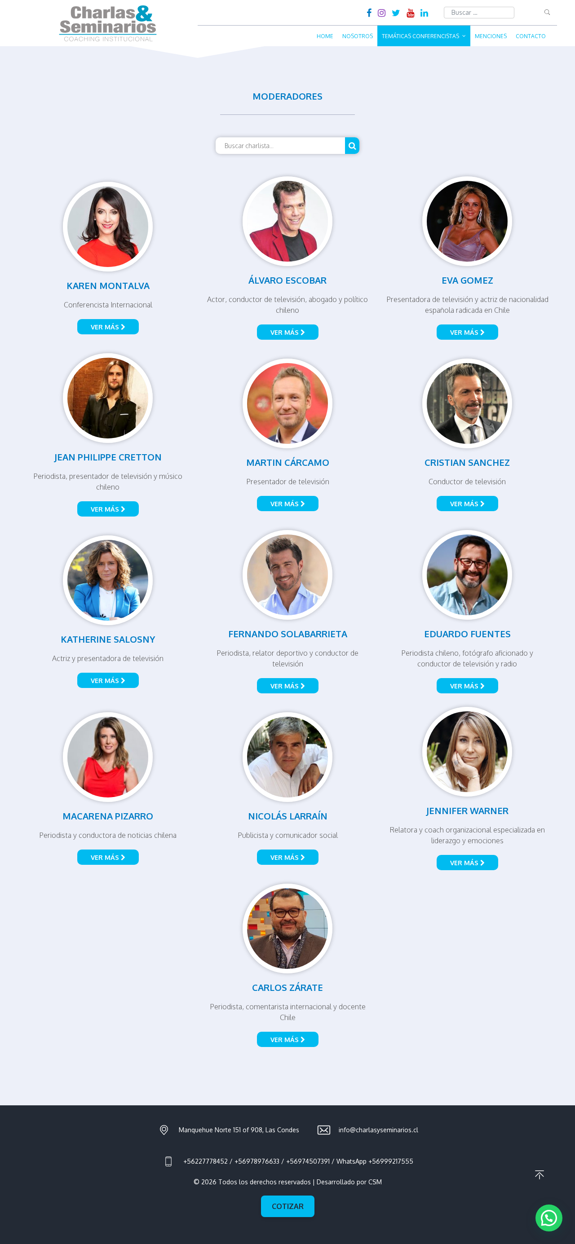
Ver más (106, 327)
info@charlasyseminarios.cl (378, 1130)
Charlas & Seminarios (108, 23)
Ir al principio (539, 1175)
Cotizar (288, 1206)
